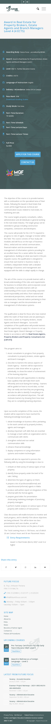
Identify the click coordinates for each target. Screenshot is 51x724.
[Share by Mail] (45, 567)
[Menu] (43, 9)
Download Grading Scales (17, 99)
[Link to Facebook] (23, 2)
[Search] (38, 9)
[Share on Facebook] (6, 567)
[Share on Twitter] (16, 567)
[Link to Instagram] (27, 2)
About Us (7, 619)
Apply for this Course (27, 154)
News (6, 625)
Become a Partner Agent (13, 628)
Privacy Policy (8, 715)
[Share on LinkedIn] (35, 567)
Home (6, 616)
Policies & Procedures (12, 633)
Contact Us (27, 162)
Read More (16, 651)
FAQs (6, 622)
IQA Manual (18, 715)
